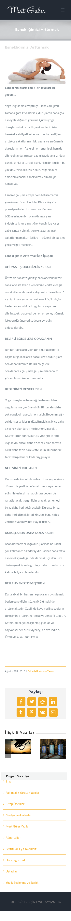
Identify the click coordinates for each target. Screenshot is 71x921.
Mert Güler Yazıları (18, 826)
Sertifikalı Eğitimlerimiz (21, 849)
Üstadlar (11, 871)
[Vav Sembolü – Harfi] (30, 740)
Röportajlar (13, 837)
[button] (8, 749)
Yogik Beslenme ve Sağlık (22, 882)
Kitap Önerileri (15, 804)
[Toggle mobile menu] (63, 10)
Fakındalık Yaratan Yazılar (41, 671)
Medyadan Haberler (19, 815)
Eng (8, 781)
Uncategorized (15, 860)
